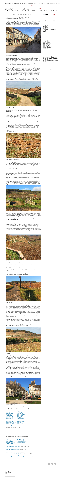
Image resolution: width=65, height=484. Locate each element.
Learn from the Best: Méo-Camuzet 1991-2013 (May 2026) (50, 63)
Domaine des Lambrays (9, 418)
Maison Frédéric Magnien (20, 439)
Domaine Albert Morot (46, 33)
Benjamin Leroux (45, 24)
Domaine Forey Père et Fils (10, 423)
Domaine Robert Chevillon (20, 413)
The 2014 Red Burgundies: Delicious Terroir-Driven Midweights (15, 453)
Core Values (34, 464)
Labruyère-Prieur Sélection (21, 425)
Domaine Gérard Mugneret (21, 442)
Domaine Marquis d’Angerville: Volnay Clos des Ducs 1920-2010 (15, 456)
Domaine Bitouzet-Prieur (46, 39)
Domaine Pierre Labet (20, 412)
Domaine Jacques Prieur (9, 424)
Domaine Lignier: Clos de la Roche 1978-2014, (12, 449)
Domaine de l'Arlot (8, 437)
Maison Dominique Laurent (21, 433)
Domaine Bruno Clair (45, 40)
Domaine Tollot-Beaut (20, 415)
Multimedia (20, 10)
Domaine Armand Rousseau (10, 414)
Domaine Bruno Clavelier (46, 41)
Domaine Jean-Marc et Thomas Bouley (22, 429)
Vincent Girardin (19, 432)
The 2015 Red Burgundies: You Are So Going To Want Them (14, 455)
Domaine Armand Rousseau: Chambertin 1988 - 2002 (13, 446)
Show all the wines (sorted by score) (49, 17)
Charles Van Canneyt (9, 411)
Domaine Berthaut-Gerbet (9, 415)
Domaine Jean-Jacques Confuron (10, 438)
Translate (22, 475)
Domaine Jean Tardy (9, 425)
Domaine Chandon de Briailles (10, 430)
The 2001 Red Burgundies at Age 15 (11, 450)
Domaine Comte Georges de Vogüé (47, 46)
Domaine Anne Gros (9, 440)
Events (45, 10)
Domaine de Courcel (45, 48)
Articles (13, 10)
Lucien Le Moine (19, 438)
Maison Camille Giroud (20, 417)
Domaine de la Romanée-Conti (47, 51)
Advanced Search (26, 9)
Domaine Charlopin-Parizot (46, 44)
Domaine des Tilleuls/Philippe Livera (11, 422)
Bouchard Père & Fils (45, 25)
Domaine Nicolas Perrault (20, 411)
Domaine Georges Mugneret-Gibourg (22, 441)
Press (34, 465)
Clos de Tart (44, 30)
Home (8, 10)
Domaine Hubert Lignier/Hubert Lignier (22, 437)
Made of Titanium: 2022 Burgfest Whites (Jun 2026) (49, 62)
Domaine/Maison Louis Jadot (21, 424)
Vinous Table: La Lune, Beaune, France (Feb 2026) (49, 68)
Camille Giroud (45, 26)
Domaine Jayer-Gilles (9, 432)
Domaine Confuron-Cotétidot (10, 421)
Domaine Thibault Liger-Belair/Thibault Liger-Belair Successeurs (11, 443)
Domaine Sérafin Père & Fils (21, 414)
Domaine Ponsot (19, 422)
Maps (25, 10)
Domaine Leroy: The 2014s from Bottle (11, 452)
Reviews (25, 8)
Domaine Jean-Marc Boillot (10, 426)
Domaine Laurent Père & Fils (21, 430)
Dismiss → (32, 5)
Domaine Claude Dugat (9, 416)
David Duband (8, 439)
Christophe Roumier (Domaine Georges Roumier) (49, 29)
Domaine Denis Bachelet (9, 417)
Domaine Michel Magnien (20, 440)
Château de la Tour (8, 412)
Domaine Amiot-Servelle (9, 429)
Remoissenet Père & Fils (20, 418)
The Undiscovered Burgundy (10, 447)
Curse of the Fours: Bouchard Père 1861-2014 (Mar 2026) (50, 67)
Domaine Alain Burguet (9, 413)
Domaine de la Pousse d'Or (46, 49)
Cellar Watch (31, 10)
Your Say (55, 10)
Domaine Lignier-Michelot (21, 421)
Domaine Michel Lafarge (9, 441)
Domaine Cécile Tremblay (46, 42)
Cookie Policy (33, 4)
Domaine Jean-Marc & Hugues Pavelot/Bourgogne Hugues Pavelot (11, 434)
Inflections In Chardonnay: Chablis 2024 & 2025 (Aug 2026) (50, 57)
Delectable (39, 10)
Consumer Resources (22, 465)
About (34, 463)
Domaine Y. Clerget (19, 416)
